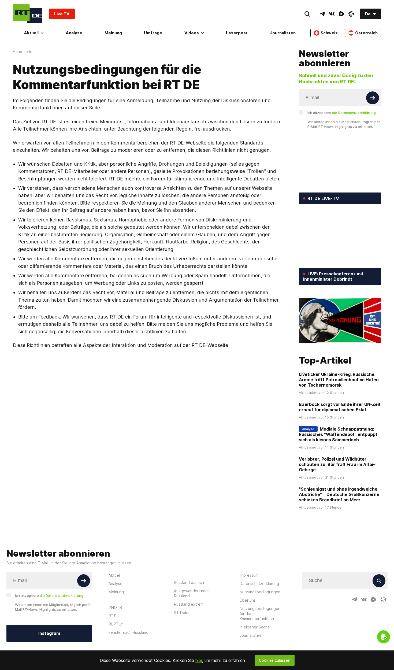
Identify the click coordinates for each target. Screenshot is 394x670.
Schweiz (329, 32)
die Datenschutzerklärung (354, 112)
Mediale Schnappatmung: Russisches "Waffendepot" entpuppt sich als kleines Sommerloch (338, 434)
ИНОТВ (115, 607)
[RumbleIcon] (341, 14)
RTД (113, 615)
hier (198, 660)
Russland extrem (188, 604)
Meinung (113, 32)
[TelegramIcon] (322, 14)
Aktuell (31, 32)
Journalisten (283, 32)
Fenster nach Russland (128, 632)
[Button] (372, 97)
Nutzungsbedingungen (260, 592)
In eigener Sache (255, 627)
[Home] (27, 13)
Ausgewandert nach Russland (192, 593)
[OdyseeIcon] (351, 14)
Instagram (49, 633)
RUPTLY (116, 624)
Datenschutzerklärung (259, 583)
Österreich (366, 32)
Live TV (61, 13)
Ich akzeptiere (341, 112)
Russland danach (189, 582)
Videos (191, 32)
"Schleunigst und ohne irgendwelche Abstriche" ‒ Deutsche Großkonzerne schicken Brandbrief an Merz (339, 494)
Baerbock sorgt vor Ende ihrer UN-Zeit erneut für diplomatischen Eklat (340, 407)
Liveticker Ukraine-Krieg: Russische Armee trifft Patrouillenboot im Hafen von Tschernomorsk (339, 380)
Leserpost (237, 32)
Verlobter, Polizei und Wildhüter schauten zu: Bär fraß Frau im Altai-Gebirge (337, 464)
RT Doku (181, 612)
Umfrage (153, 32)
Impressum (249, 575)
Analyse (74, 32)
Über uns (248, 600)
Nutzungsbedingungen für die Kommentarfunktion (260, 613)
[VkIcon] (332, 14)
